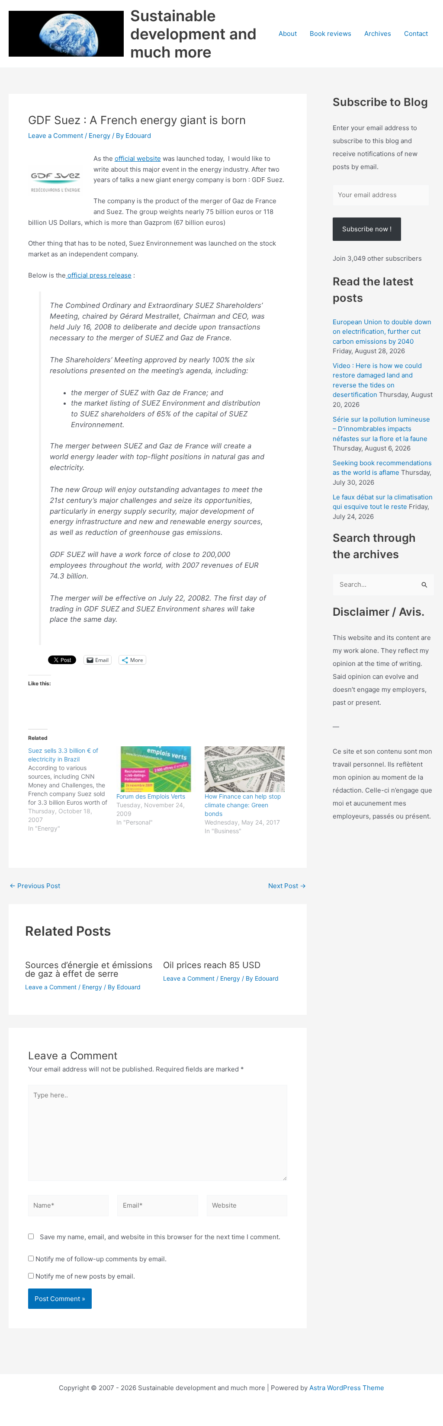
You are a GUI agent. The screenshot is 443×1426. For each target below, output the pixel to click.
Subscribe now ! (367, 229)
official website (138, 158)
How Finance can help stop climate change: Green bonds (243, 805)
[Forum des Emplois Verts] (156, 769)
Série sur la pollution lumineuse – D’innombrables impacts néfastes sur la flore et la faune (381, 429)
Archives (377, 33)
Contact (416, 33)
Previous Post (35, 885)
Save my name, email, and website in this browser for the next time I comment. (160, 1237)
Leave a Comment (55, 135)
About (288, 33)
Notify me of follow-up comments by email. (101, 1259)
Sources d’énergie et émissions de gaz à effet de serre (88, 969)
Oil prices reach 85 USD (211, 965)
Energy (99, 135)
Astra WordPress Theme (346, 1388)
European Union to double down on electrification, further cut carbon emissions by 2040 (382, 331)
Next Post (287, 885)
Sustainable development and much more (193, 33)
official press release (99, 275)
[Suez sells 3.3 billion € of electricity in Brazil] (72, 789)
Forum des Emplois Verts (150, 796)
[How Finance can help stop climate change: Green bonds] (244, 769)
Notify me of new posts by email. (85, 1276)
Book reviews (330, 33)
